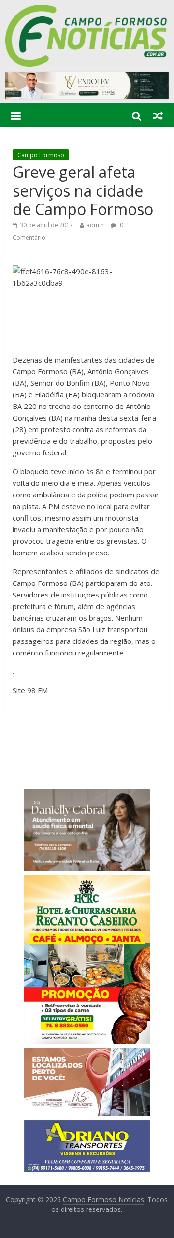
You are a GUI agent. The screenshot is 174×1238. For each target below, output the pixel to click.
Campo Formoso (40, 155)
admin (95, 225)
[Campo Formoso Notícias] (87, 10)
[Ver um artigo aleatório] (158, 115)
